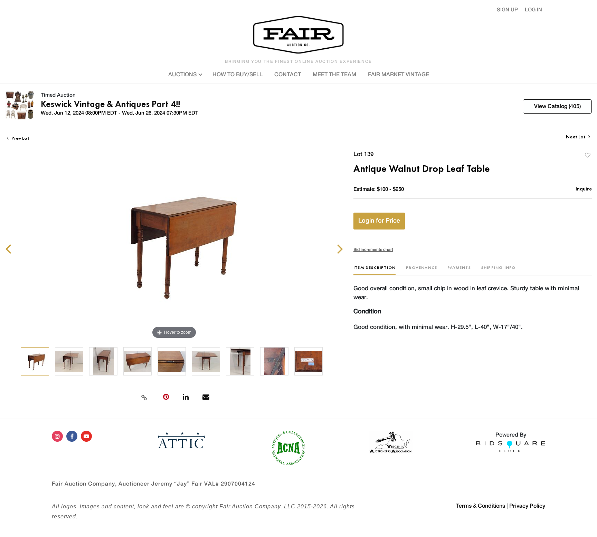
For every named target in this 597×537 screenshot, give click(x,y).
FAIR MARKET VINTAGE (398, 74)
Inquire (584, 188)
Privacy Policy (527, 506)
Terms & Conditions (480, 506)
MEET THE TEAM (334, 74)
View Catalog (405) (557, 106)
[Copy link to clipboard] (144, 397)
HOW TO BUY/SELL (237, 74)
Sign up (507, 9)
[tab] (374, 270)
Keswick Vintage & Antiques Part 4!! (110, 104)
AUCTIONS (183, 74)
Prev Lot (19, 138)
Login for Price (379, 221)
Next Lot (576, 137)
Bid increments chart (373, 249)
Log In (533, 9)
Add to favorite (588, 155)
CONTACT (287, 74)
